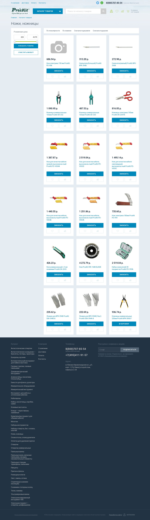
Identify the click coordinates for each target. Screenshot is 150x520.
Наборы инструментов (19, 425)
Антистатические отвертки (21, 348)
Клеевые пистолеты (19, 407)
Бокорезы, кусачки (18, 357)
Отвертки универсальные (21, 448)
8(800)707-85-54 (114, 3)
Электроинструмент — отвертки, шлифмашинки (20, 504)
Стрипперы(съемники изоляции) (19, 483)
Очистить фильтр (26, 52)
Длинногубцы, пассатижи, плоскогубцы (21, 378)
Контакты (42, 3)
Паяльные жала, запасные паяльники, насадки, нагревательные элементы (21, 457)
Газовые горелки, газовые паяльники (21, 367)
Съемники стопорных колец (22, 487)
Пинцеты (14, 468)
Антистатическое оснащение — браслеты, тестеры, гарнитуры (23, 353)
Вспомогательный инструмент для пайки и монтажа (23, 362)
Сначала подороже (100, 31)
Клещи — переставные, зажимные (20, 412)
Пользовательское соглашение (26, 515)
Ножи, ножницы (17, 434)
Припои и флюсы (17, 471)
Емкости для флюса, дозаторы (23, 382)
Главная (14, 17)
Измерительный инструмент (22, 389)
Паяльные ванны (17, 452)
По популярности (53, 31)
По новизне (67, 31)
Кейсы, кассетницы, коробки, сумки (22, 403)
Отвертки (14, 444)
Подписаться (129, 349)
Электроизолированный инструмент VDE (20, 499)
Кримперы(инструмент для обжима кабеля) (21, 417)
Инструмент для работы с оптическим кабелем (21, 394)
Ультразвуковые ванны (20, 494)
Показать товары (26, 46)
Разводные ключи (18, 475)
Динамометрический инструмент (19, 372)
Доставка (25, 3)
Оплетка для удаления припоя (23, 441)
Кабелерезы (16, 398)
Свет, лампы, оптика (19, 478)
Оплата (33, 3)
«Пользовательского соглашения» (115, 356)
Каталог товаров (25, 17)
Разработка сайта (115, 515)
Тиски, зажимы (16, 491)
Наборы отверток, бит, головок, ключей (23, 429)
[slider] (15, 41)
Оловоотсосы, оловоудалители (23, 437)
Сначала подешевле (82, 31)
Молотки (14, 422)
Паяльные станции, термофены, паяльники (20, 463)
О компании (15, 3)
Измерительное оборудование (23, 386)
